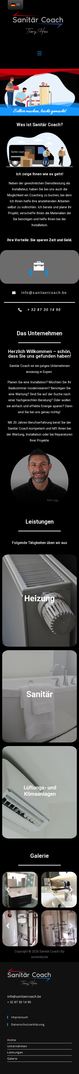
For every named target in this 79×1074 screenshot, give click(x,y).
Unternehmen (17, 1046)
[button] (39, 293)
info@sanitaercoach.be (24, 996)
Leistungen (15, 1052)
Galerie (12, 1059)
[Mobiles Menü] (39, 52)
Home (11, 1040)
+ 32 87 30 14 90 (19, 1002)
